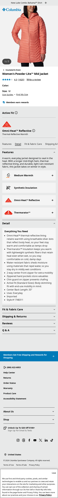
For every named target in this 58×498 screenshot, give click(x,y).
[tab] (8, 144)
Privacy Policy (34, 465)
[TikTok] (52, 440)
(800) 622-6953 (14, 367)
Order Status (9, 383)
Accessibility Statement (14, 398)
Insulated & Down (13, 70)
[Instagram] (18, 440)
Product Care (9, 393)
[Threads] (23, 440)
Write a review (34, 79)
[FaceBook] (29, 440)
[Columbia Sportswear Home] (11, 9)
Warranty (8, 388)
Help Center (9, 372)
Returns (7, 377)
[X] (40, 440)
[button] (16, 112)
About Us (8, 411)
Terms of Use (8, 465)
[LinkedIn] (46, 440)
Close (54, 473)
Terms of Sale (21, 465)
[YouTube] (35, 440)
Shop (6, 419)
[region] (29, 36)
